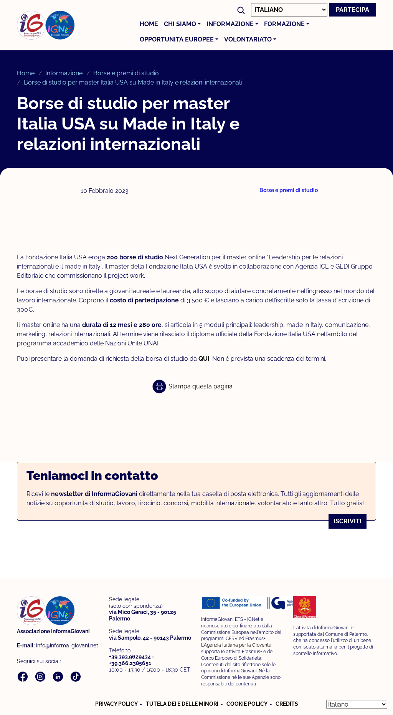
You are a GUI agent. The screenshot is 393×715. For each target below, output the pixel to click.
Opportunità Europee (177, 39)
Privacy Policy (116, 704)
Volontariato (248, 39)
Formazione (284, 24)
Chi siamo (180, 24)
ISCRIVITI (348, 521)
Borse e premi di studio (126, 73)
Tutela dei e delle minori (182, 704)
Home (149, 24)
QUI (204, 358)
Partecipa (352, 9)
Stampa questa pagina (200, 386)
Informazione (230, 24)
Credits (287, 704)
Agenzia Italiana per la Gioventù (237, 645)
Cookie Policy (247, 704)
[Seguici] (23, 676)
